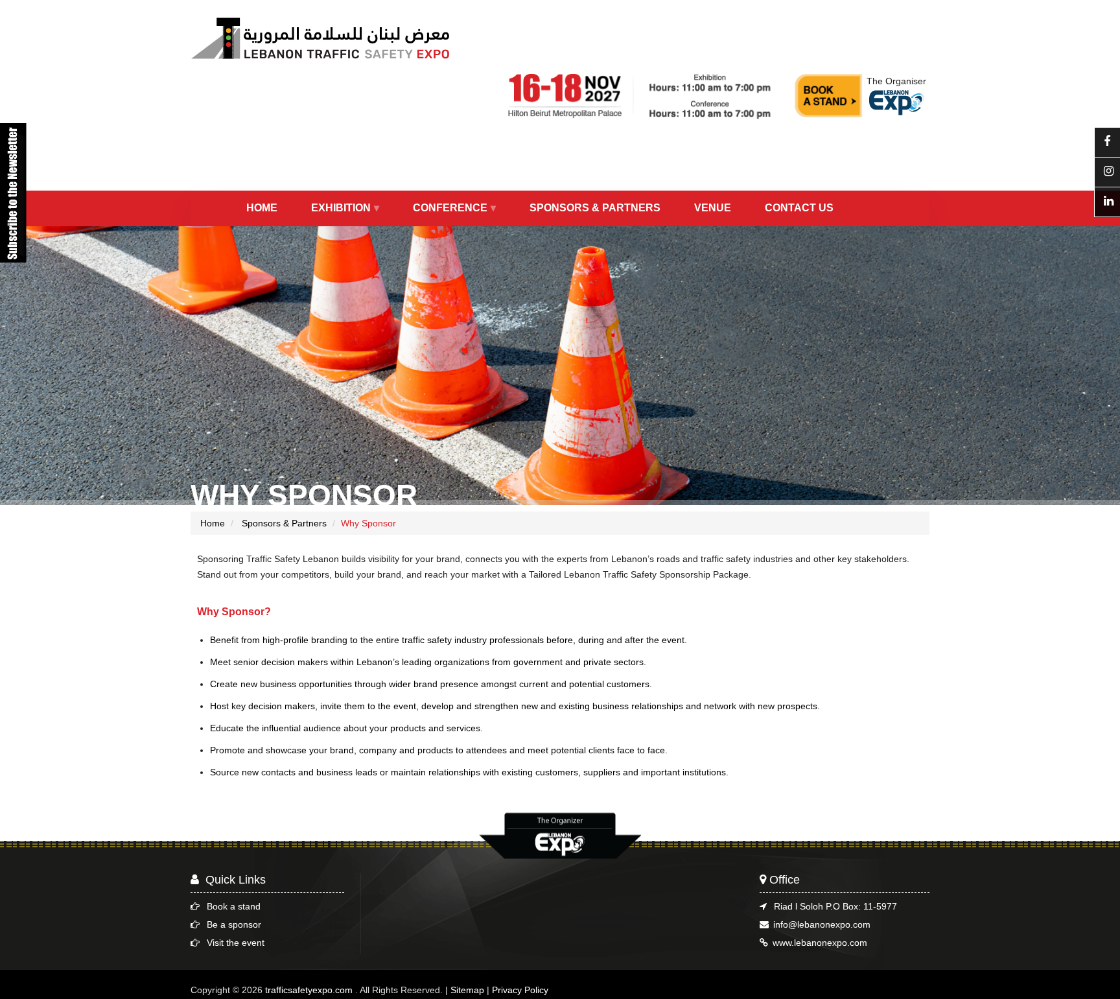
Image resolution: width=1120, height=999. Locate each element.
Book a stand (234, 906)
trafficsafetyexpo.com (309, 990)
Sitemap (467, 990)
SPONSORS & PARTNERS (595, 207)
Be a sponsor (234, 924)
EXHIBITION (341, 207)
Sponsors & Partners (283, 523)
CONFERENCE (450, 207)
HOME (261, 207)
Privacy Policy (520, 990)
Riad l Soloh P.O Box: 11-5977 (835, 906)
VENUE (712, 207)
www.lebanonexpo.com (820, 942)
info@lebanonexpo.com (821, 924)
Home (212, 523)
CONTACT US (799, 207)
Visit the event (235, 942)
